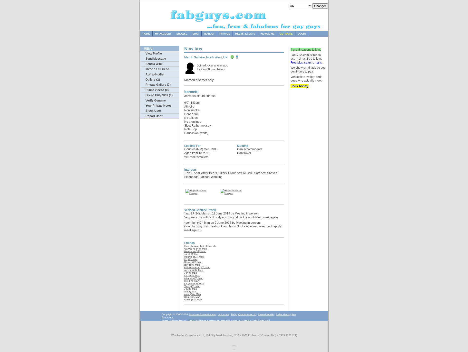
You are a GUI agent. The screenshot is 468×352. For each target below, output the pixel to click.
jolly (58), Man (192, 264)
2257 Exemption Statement (203, 320)
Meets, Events (245, 33)
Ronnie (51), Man (194, 256)
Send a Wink (154, 64)
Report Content (229, 320)
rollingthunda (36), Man (197, 267)
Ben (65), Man (192, 297)
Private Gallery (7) (158, 84)
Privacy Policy (178, 320)
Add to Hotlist (155, 74)
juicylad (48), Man (194, 283)
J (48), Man (190, 272)
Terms (165, 320)
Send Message (156, 58)
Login (302, 33)
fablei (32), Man (193, 299)
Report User (154, 116)
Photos (225, 33)
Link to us (223, 314)
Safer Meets (283, 314)
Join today (299, 86)
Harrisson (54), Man (195, 251)
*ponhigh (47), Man (197, 222)
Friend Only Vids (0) (159, 95)
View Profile (154, 53)
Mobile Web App (261, 320)
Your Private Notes (159, 105)
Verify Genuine (156, 100)
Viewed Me (267, 33)
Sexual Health (266, 314)
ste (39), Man (191, 254)
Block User (153, 110)
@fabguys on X (247, 314)
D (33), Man (190, 259)
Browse (181, 33)
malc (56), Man (192, 294)
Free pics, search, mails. (306, 62)
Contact (245, 320)
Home (146, 33)
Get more (286, 33)
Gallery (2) (153, 79)
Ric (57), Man (191, 280)
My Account (163, 33)
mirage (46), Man (193, 278)
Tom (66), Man (192, 286)
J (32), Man (190, 288)
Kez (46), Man (192, 275)
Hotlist (209, 33)
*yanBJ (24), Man (195, 213)
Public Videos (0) (157, 90)
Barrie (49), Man (193, 262)
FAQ (234, 314)
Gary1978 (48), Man (195, 248)
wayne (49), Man (193, 270)
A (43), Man (190, 291)
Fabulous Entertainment (202, 314)
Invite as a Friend (157, 69)
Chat (196, 33)
